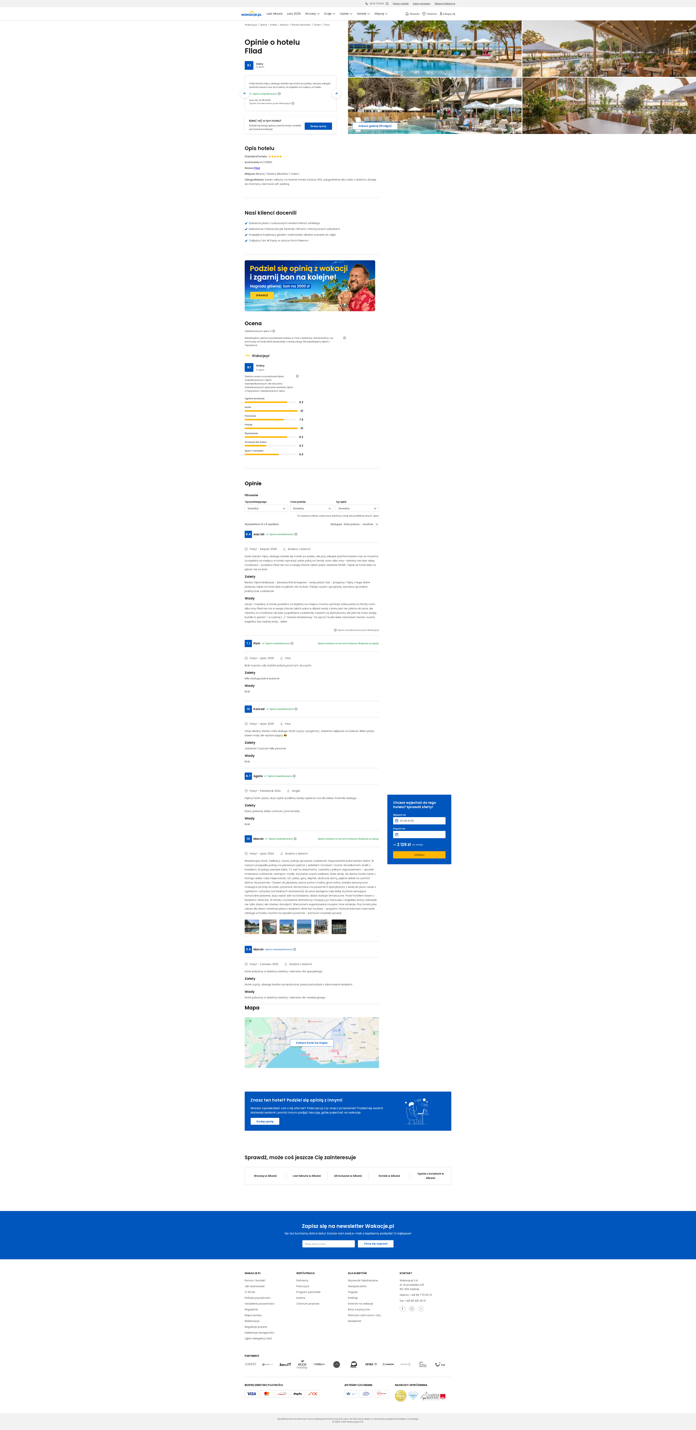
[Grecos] (336, 1365)
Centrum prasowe (307, 1303)
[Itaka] (354, 1365)
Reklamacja (252, 1321)
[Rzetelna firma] (381, 1394)
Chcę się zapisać (376, 1243)
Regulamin (251, 1309)
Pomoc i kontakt (255, 1280)
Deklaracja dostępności (259, 1332)
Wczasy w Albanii (265, 1176)
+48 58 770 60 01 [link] (376, 3)
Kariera (300, 1298)
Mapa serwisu (253, 1315)
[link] (251, 13)
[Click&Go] (405, 1365)
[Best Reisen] (250, 1365)
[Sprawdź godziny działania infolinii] (387, 3)
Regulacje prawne (256, 1327)
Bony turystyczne (359, 1309)
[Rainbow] (388, 1365)
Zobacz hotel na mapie (312, 1043)
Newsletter (354, 1321)
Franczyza (302, 1286)
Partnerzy (302, 1280)
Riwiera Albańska (301, 24)
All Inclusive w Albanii (348, 1176)
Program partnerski (308, 1292)
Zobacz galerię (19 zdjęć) (375, 126)
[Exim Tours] (319, 1365)
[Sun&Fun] (422, 1365)
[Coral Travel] (268, 1365)
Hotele (273, 24)
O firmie (250, 1292)
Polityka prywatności (257, 1298)
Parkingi (353, 1298)
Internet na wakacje (360, 1303)
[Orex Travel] (371, 1364)
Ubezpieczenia (357, 1286)
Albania (284, 24)
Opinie (264, 24)
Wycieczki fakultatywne (363, 1280)
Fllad (257, 168)
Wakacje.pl (251, 24)
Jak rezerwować (255, 1286)
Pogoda (353, 1292)
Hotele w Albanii (389, 1176)
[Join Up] (285, 1364)
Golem (318, 24)
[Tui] (440, 1364)
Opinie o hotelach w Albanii (430, 1176)
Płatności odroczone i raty (364, 1315)
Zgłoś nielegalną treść (258, 1338)
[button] (244, 93)
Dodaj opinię (318, 126)
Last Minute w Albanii (307, 1176)
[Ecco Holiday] (302, 1365)
